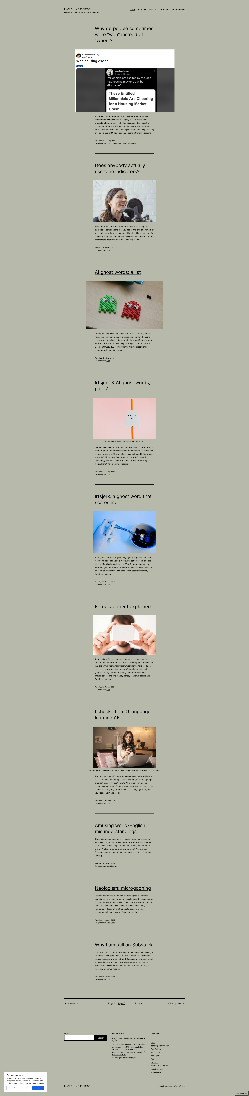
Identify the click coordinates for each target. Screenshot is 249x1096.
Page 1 (111, 1003)
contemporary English (119, 143)
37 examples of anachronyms (124, 1058)
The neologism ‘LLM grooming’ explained (129, 1044)
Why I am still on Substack (124, 945)
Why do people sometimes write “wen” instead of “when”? (124, 34)
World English (112, 866)
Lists (151, 9)
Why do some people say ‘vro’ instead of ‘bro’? (129, 1040)
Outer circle (155, 1059)
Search (67, 1034)
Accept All (38, 1088)
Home (132, 9)
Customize (12, 1088)
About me (142, 9)
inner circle (155, 1052)
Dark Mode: (240, 1093)
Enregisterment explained (123, 606)
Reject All (25, 1088)
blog (108, 143)
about (153, 1039)
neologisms (132, 143)
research (154, 1062)
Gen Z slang (156, 1049)
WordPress (179, 1086)
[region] (25, 1082)
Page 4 (139, 1003)
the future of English (159, 1066)
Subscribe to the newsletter (172, 9)
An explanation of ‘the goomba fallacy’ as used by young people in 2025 (128, 1048)
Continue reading (143, 133)
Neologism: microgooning (123, 888)
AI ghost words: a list (118, 272)
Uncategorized (157, 1069)
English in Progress (77, 9)
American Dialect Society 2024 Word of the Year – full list (128, 1053)
